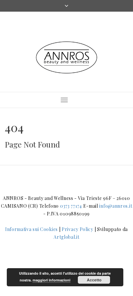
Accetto (94, 280)
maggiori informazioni (51, 280)
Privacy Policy (77, 229)
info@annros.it (115, 206)
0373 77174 (71, 206)
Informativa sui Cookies (31, 229)
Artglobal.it (66, 237)
